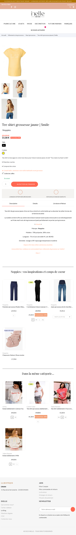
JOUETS (21, 24)
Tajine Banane (55, 407)
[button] (24, 184)
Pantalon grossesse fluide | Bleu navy (14, 307)
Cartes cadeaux (6, 507)
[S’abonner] (73, 509)
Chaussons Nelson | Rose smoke (13, 355)
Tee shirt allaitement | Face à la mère (63, 409)
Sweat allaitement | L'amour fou (12, 409)
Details (35, 203)
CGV (2, 516)
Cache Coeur (31, 407)
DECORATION (40, 24)
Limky (4, 407)
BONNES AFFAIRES (38, 29)
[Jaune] (3, 153)
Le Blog (3, 510)
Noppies (6, 130)
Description (13, 203)
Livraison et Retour (59, 203)
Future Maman (54, 24)
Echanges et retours (45, 495)
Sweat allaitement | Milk (10, 455)
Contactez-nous (6, 519)
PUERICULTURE (9, 24)
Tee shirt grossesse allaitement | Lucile (39, 409)
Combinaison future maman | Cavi (38, 307)
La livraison (43, 492)
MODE (29, 24)
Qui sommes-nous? (7, 505)
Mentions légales (7, 513)
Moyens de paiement (46, 498)
